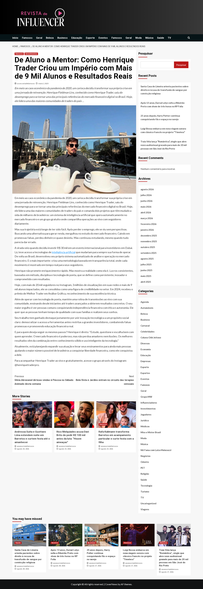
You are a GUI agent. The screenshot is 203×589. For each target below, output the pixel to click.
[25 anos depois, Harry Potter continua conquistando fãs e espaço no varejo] (101, 535)
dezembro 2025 (149, 235)
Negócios (145, 456)
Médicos (145, 426)
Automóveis (147, 307)
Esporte (90, 37)
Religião (145, 473)
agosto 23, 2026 (65, 449)
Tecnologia (146, 485)
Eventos (103, 37)
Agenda (145, 302)
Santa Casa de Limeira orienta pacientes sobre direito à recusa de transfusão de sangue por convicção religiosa (164, 90)
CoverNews (111, 584)
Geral (39, 37)
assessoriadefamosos (26, 83)
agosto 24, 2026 (23, 449)
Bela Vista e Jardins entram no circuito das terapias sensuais (105, 380)
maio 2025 (146, 276)
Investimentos (31, 54)
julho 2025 (146, 264)
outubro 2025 (148, 247)
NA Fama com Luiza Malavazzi (156, 450)
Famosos (27, 37)
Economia (146, 349)
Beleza (50, 37)
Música (149, 37)
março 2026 (147, 218)
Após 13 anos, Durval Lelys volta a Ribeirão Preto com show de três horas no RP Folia (162, 104)
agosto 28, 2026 (23, 569)
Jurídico (145, 420)
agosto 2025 (147, 258)
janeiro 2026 (147, 229)
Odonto (145, 462)
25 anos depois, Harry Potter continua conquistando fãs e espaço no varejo (160, 117)
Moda (138, 37)
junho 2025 (146, 270)
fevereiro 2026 (148, 224)
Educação (76, 37)
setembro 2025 (148, 253)
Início (15, 37)
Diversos (145, 343)
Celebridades (147, 331)
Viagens (145, 509)
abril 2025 (146, 281)
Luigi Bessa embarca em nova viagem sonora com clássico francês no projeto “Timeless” (163, 130)
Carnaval (145, 325)
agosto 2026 (147, 189)
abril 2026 (146, 212)
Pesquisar (145, 53)
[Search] (189, 37)
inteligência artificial (63, 252)
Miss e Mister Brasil (151, 432)
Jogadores (146, 414)
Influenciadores (149, 402)
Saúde (160, 37)
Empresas (146, 361)
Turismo (145, 491)
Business (62, 37)
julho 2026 (146, 195)
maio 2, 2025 (43, 83)
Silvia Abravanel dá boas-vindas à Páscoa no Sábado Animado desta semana (44, 380)
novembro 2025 (149, 241)
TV (169, 37)
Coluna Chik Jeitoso (151, 337)
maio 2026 (146, 206)
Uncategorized (148, 503)
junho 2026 (146, 201)
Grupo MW (146, 396)
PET (143, 467)
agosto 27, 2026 (95, 566)
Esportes (145, 373)
